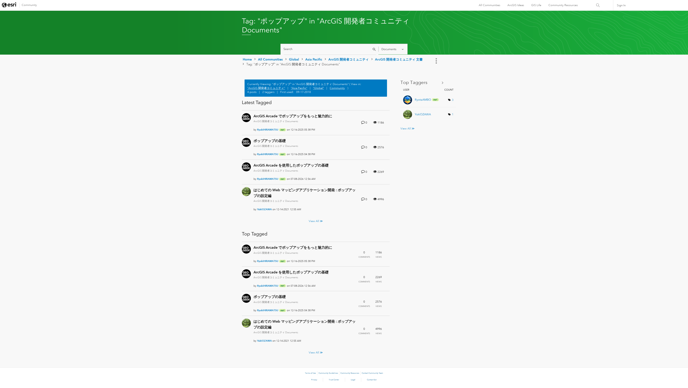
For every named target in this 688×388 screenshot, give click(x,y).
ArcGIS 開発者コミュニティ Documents (276, 121)
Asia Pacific (313, 59)
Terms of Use (310, 373)
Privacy (314, 380)
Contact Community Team (372, 373)
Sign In (621, 5)
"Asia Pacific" (299, 88)
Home (247, 59)
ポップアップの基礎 (270, 141)
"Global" (318, 88)
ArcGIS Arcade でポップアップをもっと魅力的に (293, 116)
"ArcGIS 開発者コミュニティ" (266, 88)
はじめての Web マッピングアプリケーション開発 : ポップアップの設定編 (305, 193)
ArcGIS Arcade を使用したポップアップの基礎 (291, 165)
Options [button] (436, 60)
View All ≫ (316, 221)
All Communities (489, 5)
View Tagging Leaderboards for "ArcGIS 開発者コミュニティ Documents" (423, 82)
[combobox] (329, 49)
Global (294, 59)
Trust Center (334, 380)
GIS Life (536, 5)
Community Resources (563, 5)
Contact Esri (372, 380)
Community (29, 5)
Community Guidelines (328, 373)
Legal (353, 380)
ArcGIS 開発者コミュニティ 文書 (399, 59)
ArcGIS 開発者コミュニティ (348, 59)
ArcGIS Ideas (515, 5)
